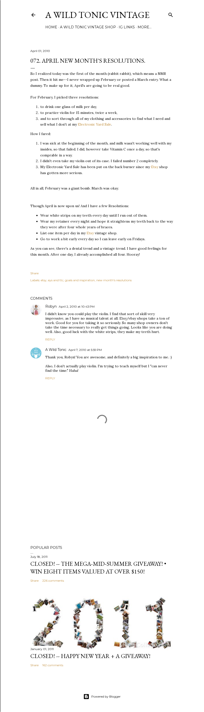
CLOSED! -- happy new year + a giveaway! (90, 656)
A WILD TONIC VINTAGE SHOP (88, 27)
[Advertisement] (102, 498)
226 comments (53, 580)
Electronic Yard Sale (94, 124)
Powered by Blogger (106, 696)
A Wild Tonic (55, 349)
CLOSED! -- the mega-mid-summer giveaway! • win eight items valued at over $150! (98, 567)
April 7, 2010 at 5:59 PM (85, 350)
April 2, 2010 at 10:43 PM (77, 306)
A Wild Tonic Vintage (97, 15)
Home (51, 27)
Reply (50, 339)
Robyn (51, 306)
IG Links (127, 27)
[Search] (171, 14)
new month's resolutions (114, 280)
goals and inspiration (80, 280)
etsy (44, 280)
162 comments (52, 665)
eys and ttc (55, 280)
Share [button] (34, 273)
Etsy (154, 167)
